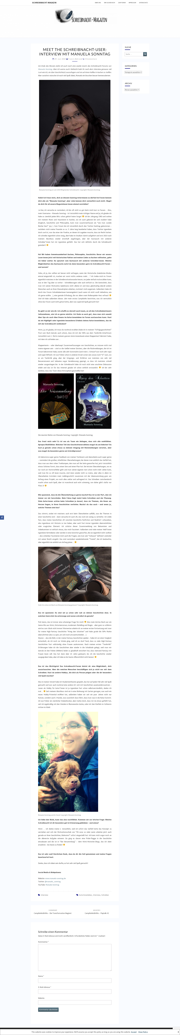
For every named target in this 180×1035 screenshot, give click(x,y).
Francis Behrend (75, 59)
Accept (134, 1032)
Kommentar (43, 942)
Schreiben (105, 895)
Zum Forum (122, 3)
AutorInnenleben (85, 895)
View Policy (143, 1032)
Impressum (132, 3)
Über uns (98, 3)
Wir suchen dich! (109, 3)
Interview (44, 895)
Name (41, 976)
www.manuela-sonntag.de (55, 878)
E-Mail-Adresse (44, 987)
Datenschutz (143, 3)
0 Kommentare (91, 59)
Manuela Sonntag (45, 69)
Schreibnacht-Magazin (44, 2)
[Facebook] (2, 517)
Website (41, 998)
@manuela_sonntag (53, 881)
